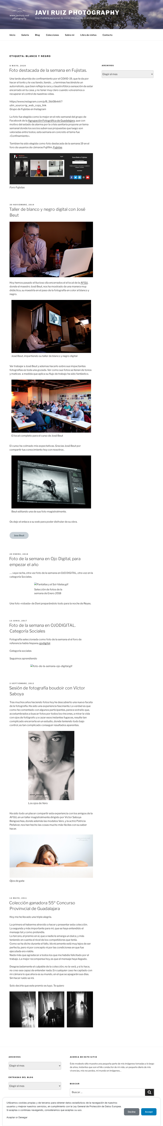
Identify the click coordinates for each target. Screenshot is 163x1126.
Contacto (107, 35)
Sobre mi (69, 35)
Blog (37, 35)
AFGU (84, 282)
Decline (131, 1111)
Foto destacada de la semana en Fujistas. (48, 70)
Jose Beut (19, 535)
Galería (25, 35)
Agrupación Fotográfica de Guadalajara (51, 120)
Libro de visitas (88, 35)
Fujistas (57, 147)
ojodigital (44, 643)
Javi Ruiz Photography (77, 12)
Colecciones (52, 35)
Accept (149, 1111)
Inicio (12, 35)
